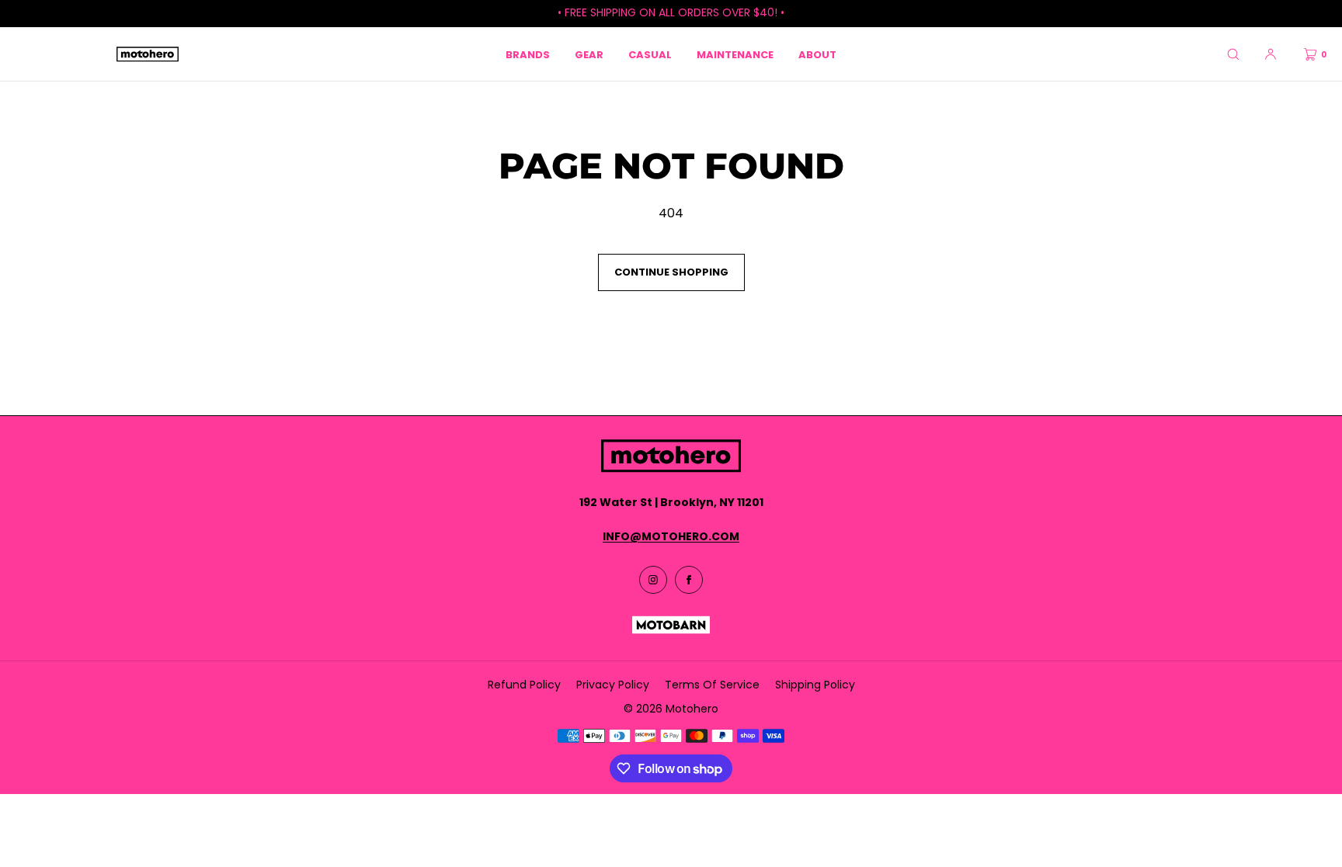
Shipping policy (815, 684)
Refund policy (524, 684)
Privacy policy (612, 684)
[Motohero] (148, 54)
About (817, 54)
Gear (589, 54)
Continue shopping (671, 272)
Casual (650, 54)
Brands (528, 54)
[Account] (1270, 54)
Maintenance (735, 54)
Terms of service (712, 684)
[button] (1233, 54)
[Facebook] (689, 580)
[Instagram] (653, 580)
